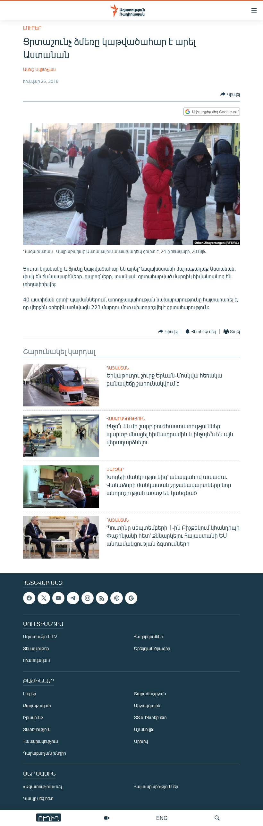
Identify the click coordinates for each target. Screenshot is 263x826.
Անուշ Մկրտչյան (39, 69)
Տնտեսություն (36, 729)
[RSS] (102, 598)
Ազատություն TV (40, 636)
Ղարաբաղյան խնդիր (44, 753)
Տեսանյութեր (36, 648)
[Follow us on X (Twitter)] (44, 598)
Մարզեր (114, 469)
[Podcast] (116, 598)
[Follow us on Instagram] (87, 598)
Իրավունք (33, 717)
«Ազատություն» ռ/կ (42, 786)
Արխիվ (141, 741)
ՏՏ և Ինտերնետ (150, 717)
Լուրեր (32, 28)
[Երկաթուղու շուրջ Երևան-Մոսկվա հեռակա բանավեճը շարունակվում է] (61, 385)
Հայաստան (117, 367)
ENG (161, 818)
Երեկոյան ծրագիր (152, 648)
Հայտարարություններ (156, 786)
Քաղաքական (37, 706)
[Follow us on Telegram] (73, 598)
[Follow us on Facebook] (29, 598)
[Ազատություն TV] (106, 818)
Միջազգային (147, 706)
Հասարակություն (125, 418)
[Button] (230, 94)
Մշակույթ (143, 729)
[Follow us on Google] (131, 598)
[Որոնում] (217, 818)
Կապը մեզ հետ (38, 798)
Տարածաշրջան (150, 694)
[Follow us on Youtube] (58, 598)
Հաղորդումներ (148, 636)
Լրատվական (36, 660)
